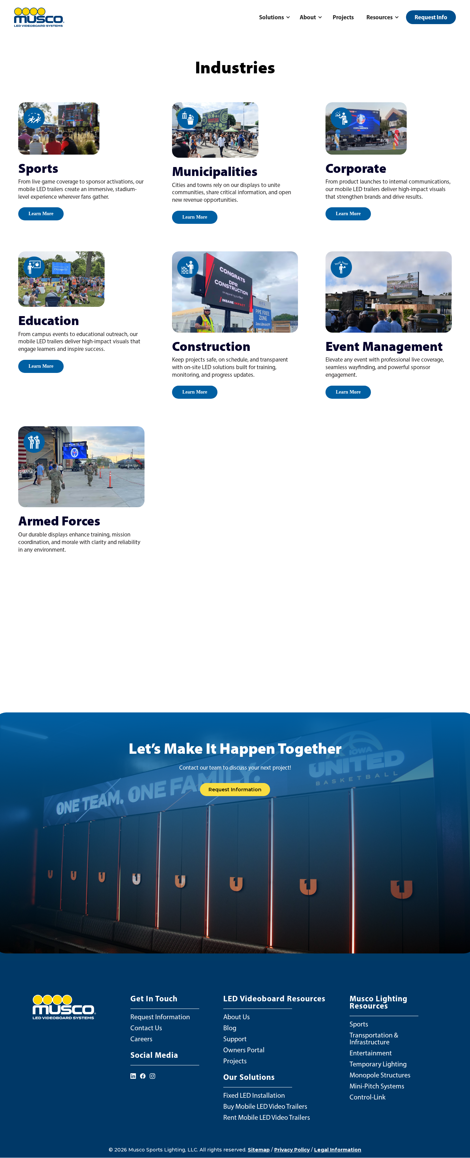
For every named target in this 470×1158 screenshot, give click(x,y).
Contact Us (146, 1027)
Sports (359, 1024)
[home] (39, 17)
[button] (273, 17)
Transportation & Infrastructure (374, 1038)
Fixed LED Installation (254, 1095)
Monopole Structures (380, 1075)
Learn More (41, 213)
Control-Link (367, 1097)
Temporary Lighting (378, 1064)
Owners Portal (244, 1049)
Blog (229, 1027)
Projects (343, 17)
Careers (141, 1038)
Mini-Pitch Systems (377, 1086)
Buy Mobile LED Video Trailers (265, 1106)
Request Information (235, 789)
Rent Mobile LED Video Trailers (266, 1117)
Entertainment (371, 1053)
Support (235, 1038)
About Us (236, 1016)
